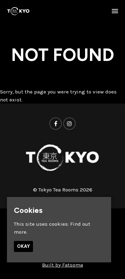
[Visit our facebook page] (55, 124)
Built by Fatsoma (62, 265)
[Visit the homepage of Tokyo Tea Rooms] (18, 11)
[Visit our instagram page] (69, 124)
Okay (23, 246)
